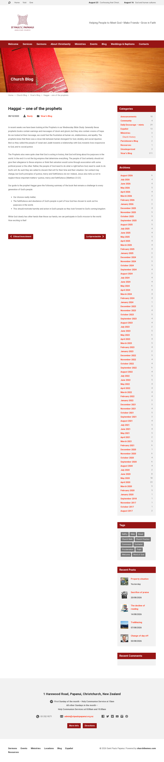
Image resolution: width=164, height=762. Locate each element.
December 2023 (128, 306)
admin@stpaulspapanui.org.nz (78, 716)
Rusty (30, 116)
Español (124, 129)
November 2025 (128, 212)
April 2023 (125, 339)
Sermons (41, 44)
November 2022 (128, 359)
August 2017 (127, 511)
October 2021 (127, 413)
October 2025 (127, 216)
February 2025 (127, 249)
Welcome (13, 44)
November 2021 (128, 408)
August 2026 (127, 175)
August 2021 (127, 421)
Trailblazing (136, 622)
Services (27, 44)
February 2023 (127, 347)
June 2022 (125, 380)
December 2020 (128, 449)
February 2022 (127, 396)
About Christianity (60, 44)
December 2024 (128, 257)
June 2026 (125, 184)
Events (93, 44)
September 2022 (129, 368)
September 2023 (129, 318)
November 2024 (128, 261)
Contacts (144, 44)
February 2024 (127, 298)
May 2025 (125, 237)
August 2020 (127, 466)
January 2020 (127, 494)
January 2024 (127, 302)
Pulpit (139, 549)
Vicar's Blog (35, 95)
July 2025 (125, 229)
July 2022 (125, 376)
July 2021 (125, 425)
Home (17, 2)
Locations (49, 748)
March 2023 (126, 343)
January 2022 (127, 400)
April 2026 (125, 192)
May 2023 (125, 335)
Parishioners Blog (129, 141)
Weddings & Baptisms (123, 44)
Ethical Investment (22, 236)
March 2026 (126, 196)
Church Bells (127, 539)
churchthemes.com (146, 748)
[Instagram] (122, 716)
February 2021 (127, 445)
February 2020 (127, 490)
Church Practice (143, 539)
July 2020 (125, 470)
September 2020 (129, 462)
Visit (24, 2)
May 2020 (125, 478)
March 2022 (126, 392)
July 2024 (125, 278)
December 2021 (128, 404)
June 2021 (125, 429)
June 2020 (125, 474)
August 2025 (127, 224)
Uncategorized (128, 149)
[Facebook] (103, 716)
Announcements (128, 116)
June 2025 (125, 233)
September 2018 (129, 498)
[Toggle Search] (9, 3)
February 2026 (127, 200)
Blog (104, 44)
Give (31, 2)
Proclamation (127, 549)
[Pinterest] (126, 716)
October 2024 (127, 265)
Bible (133, 534)
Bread (140, 534)
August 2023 (127, 323)
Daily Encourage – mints (132, 125)
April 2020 (125, 482)
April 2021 (125, 437)
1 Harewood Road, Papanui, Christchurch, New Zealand (82, 694)
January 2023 (127, 351)
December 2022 (128, 355)
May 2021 (125, 433)
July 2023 (125, 327)
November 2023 (128, 310)
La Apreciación (93, 236)
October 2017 (127, 507)
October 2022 (127, 363)
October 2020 (127, 458)
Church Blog (22, 79)
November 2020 (128, 453)
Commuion (126, 544)
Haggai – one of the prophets (55, 95)
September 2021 (129, 417)
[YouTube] (117, 716)
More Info (74, 725)
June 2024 (125, 282)
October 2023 (127, 314)
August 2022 (127, 372)
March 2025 (126, 245)
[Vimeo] (112, 716)
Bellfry (124, 534)
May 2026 (125, 188)
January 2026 (127, 204)
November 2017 (128, 503)
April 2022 (125, 388)
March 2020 (126, 486)
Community (126, 121)
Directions (90, 725)
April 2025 (125, 241)
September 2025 (129, 220)
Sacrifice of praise (140, 592)
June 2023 (125, 331)
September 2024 (129, 269)
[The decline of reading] (124, 610)
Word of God (138, 554)
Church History (129, 137)
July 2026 (125, 179)
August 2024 (127, 273)
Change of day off (139, 636)
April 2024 (125, 290)
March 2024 (126, 294)
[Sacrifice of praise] (124, 597)
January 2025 (127, 253)
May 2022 (125, 384)
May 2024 (125, 286)
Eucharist (139, 544)
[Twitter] (107, 716)
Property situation (139, 579)
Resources (126, 145)
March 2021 (126, 441)
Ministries (80, 44)
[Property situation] (124, 583)
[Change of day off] (124, 640)
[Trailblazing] (124, 627)
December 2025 (128, 208)
